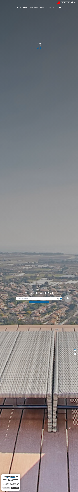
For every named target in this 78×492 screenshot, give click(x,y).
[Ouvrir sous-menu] (28, 7)
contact (59, 7)
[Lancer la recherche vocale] (67, 298)
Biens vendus (43, 7)
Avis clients (52, 7)
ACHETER (25, 7)
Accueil (19, 7)
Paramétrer (6, 487)
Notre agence (34, 7)
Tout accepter (15, 487)
